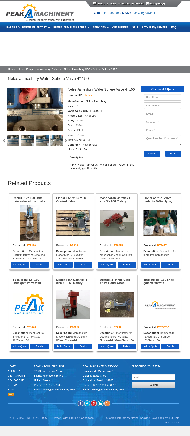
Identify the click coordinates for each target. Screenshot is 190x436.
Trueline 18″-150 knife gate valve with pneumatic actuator (158, 281)
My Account (137, 3)
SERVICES (100, 27)
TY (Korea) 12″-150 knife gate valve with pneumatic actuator (27, 281)
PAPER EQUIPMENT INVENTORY (27, 27)
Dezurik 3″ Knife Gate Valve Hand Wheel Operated (115, 281)
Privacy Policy (60, 417)
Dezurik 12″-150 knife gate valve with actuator (29, 199)
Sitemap (13, 384)
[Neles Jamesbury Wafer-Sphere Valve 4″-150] (35, 110)
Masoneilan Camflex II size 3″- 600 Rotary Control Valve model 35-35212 (116, 199)
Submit (151, 153)
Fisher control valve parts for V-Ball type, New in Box (157, 199)
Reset (173, 153)
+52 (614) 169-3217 (144, 13)
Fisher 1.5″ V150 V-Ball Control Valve (72, 199)
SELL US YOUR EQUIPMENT (150, 27)
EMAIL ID (103, 3)
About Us (14, 370)
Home (113, 3)
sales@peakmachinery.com (59, 389)
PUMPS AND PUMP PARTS (70, 27)
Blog (11, 389)
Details (39, 264)
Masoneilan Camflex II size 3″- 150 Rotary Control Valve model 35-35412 (73, 281)
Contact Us (124, 3)
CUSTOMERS (120, 27)
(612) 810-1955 (111, 13)
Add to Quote (19, 264)
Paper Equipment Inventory (34, 69)
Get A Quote (16, 375)
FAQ (173, 27)
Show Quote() (157, 3)
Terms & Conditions (82, 417)
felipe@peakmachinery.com (107, 389)
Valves (57, 69)
